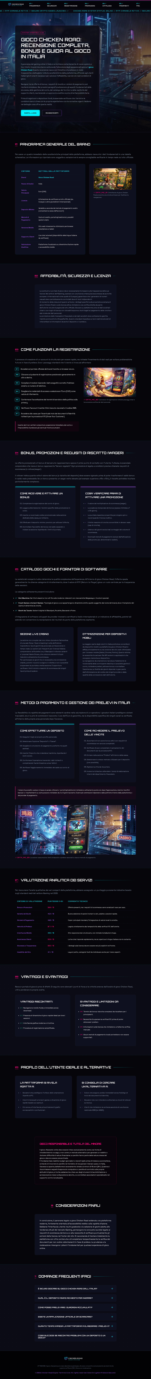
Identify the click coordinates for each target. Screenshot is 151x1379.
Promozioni (90, 5)
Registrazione (70, 5)
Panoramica (34, 5)
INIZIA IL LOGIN (30, 113)
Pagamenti (124, 5)
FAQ (138, 5)
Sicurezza (52, 5)
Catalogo (107, 5)
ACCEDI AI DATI (52, 113)
